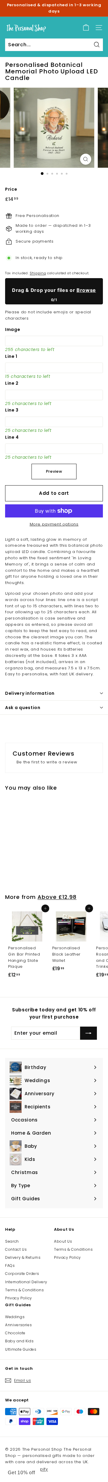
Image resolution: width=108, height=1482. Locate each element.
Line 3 (12, 410)
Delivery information (30, 693)
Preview (54, 471)
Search (12, 1241)
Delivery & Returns (23, 1257)
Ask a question (22, 708)
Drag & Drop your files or (54, 290)
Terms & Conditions (24, 1289)
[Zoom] (85, 159)
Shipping (38, 273)
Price (11, 189)
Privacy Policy (18, 1298)
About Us (63, 1241)
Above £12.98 (57, 897)
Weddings (15, 1316)
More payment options (54, 524)
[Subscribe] (88, 1033)
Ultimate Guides (21, 1349)
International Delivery (26, 1281)
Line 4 (12, 437)
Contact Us (16, 1249)
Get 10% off (21, 1472)
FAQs (10, 1265)
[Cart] (86, 27)
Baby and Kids (19, 1341)
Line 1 (11, 356)
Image (12, 329)
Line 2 (12, 383)
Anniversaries (18, 1324)
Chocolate (15, 1332)
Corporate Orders (22, 1273)
